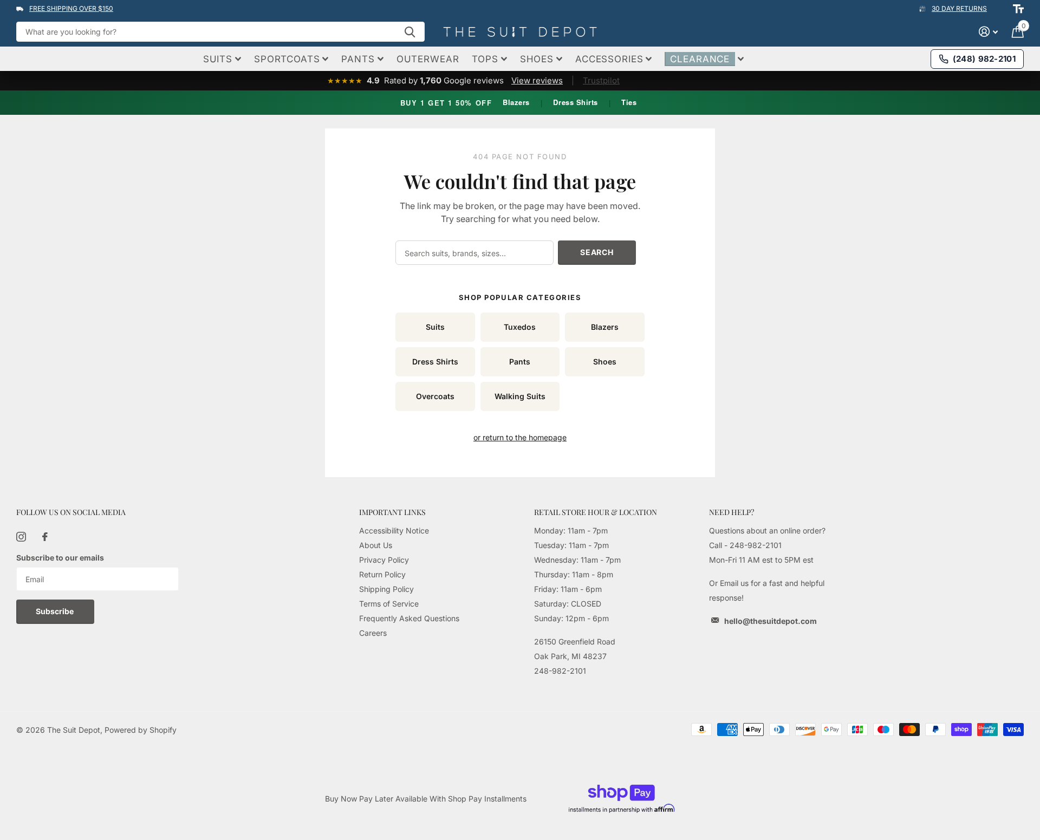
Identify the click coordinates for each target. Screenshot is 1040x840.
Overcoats (435, 396)
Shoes (604, 361)
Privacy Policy (384, 559)
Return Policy (382, 574)
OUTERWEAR (427, 59)
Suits (435, 326)
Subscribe (55, 611)
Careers (373, 632)
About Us (375, 545)
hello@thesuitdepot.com (770, 621)
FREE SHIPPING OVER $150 (71, 8)
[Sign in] (988, 31)
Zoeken (410, 32)
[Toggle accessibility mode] (1018, 8)
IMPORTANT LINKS (392, 512)
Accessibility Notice (394, 530)
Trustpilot (601, 80)
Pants (519, 361)
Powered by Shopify (141, 729)
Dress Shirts (575, 102)
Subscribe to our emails (60, 557)
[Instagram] (21, 537)
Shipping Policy (386, 589)
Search (596, 252)
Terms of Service (389, 603)
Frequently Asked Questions (409, 618)
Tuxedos (520, 326)
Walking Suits (520, 396)
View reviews (537, 80)
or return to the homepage (520, 437)
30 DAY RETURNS (959, 8)
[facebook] (45, 536)
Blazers (516, 102)
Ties (628, 102)
